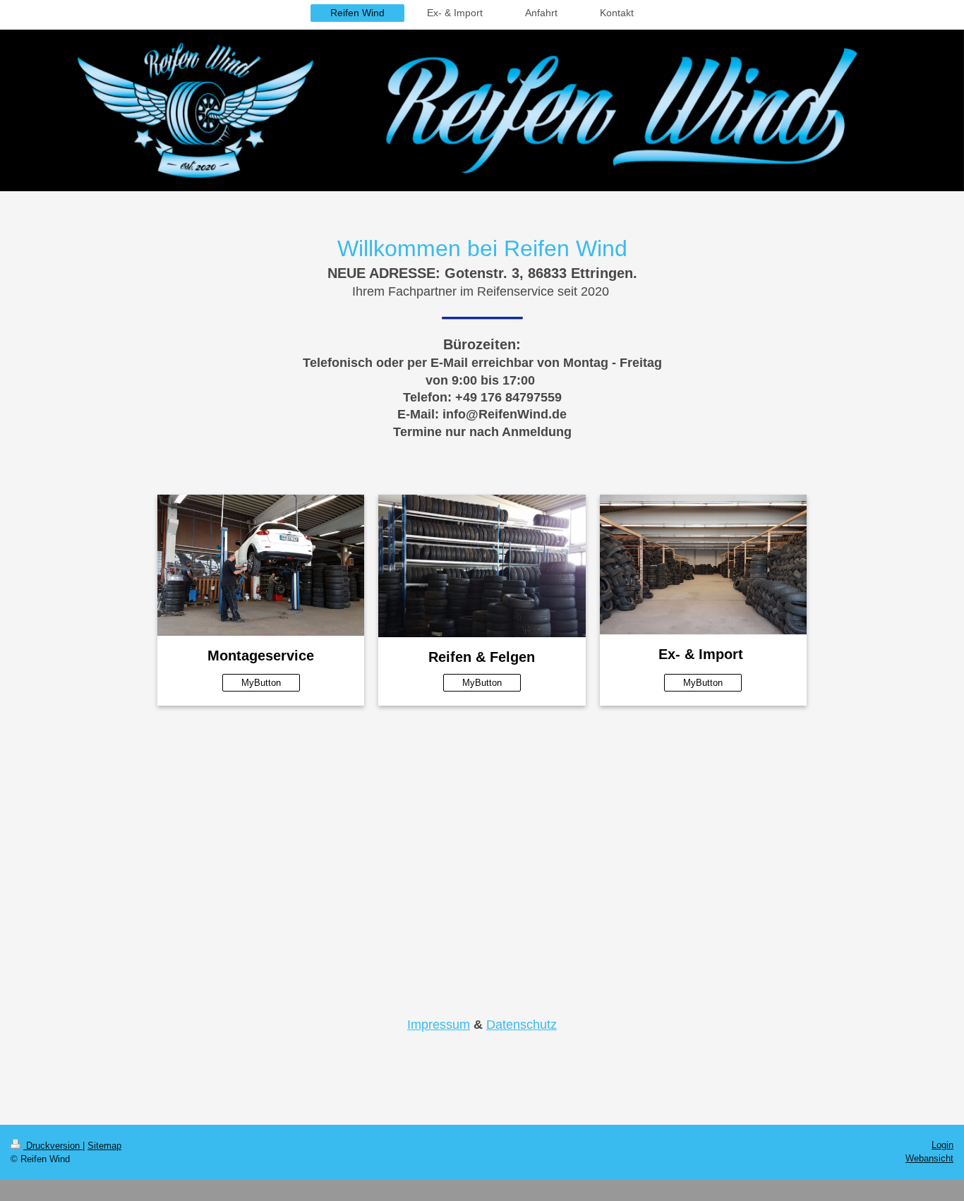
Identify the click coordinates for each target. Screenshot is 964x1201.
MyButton (261, 682)
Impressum (438, 1025)
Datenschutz (521, 1025)
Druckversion (53, 1145)
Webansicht (929, 1158)
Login (942, 1145)
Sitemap (104, 1145)
